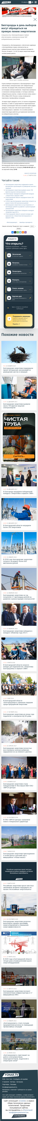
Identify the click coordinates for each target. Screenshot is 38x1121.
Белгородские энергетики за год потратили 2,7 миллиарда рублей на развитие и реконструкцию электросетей (20, 207)
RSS (3, 1079)
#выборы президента (25, 222)
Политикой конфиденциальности (20, 1111)
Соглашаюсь (19, 1115)
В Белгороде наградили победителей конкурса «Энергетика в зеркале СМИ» (20, 195)
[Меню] (36, 2)
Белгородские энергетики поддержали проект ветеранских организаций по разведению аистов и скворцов (21, 186)
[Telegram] (20, 232)
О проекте (5, 1082)
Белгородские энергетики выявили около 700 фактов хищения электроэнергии (19, 191)
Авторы (12, 1082)
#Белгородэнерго (12, 222)
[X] (15, 232)
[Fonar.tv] (6, 2)
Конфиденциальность (9, 1087)
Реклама (13, 1084)
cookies (18, 1095)
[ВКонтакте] (12, 232)
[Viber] (25, 232)
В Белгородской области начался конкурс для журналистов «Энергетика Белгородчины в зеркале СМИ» (19, 216)
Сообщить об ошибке (20, 1079)
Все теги (9, 1079)
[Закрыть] (35, 19)
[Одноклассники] (23, 232)
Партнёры (5, 1084)
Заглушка (19, 1082)
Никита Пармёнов (30, 173)
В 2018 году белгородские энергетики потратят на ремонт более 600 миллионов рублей (21, 202)
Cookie (22, 1101)
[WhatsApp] (18, 232)
